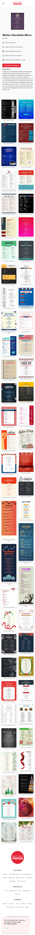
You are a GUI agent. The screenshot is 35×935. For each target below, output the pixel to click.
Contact (29, 903)
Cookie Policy (12, 924)
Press (17, 903)
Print (6, 890)
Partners (23, 903)
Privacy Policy (19, 907)
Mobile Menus (20, 877)
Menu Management (15, 874)
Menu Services (21, 881)
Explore (17, 894)
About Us (11, 903)
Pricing (5, 903)
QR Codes (30, 877)
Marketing (12, 877)
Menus (6, 874)
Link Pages (12, 881)
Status (27, 907)
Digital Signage (27, 874)
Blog (20, 890)
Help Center (26, 890)
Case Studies (13, 890)
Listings (5, 877)
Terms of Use (10, 907)
